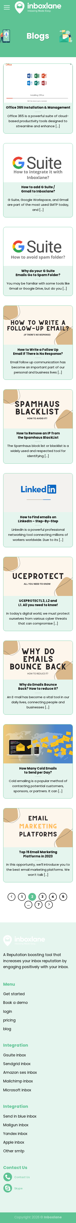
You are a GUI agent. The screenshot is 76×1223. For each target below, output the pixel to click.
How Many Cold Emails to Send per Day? (38, 770)
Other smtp (13, 1151)
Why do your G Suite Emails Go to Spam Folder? (38, 273)
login (7, 1011)
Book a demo (15, 1002)
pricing (9, 1020)
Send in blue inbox (19, 1116)
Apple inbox (13, 1142)
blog (7, 1028)
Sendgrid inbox (16, 1063)
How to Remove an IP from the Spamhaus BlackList (38, 435)
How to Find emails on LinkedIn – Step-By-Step (38, 519)
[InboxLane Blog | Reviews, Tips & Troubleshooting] (38, 7)
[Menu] (6, 7)
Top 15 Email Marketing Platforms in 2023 (38, 854)
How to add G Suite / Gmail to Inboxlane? (38, 189)
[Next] (49, 905)
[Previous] (11, 897)
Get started (14, 993)
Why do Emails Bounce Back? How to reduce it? (38, 687)
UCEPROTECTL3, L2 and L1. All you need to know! (38, 603)
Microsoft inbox (17, 1090)
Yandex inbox (15, 1133)
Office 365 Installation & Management (38, 107)
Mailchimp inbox (18, 1081)
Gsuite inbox (14, 1055)
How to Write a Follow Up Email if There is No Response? (38, 352)
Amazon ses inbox (20, 1072)
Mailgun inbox (15, 1125)
